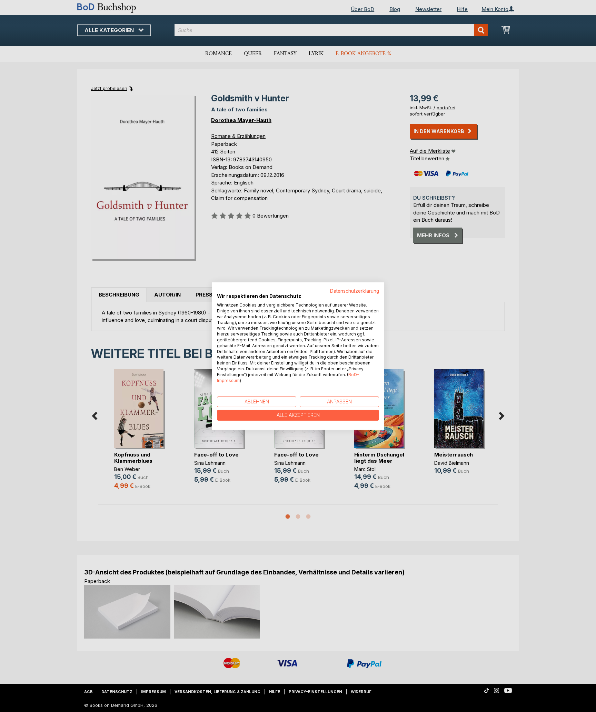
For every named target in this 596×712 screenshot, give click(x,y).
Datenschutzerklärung (354, 290)
